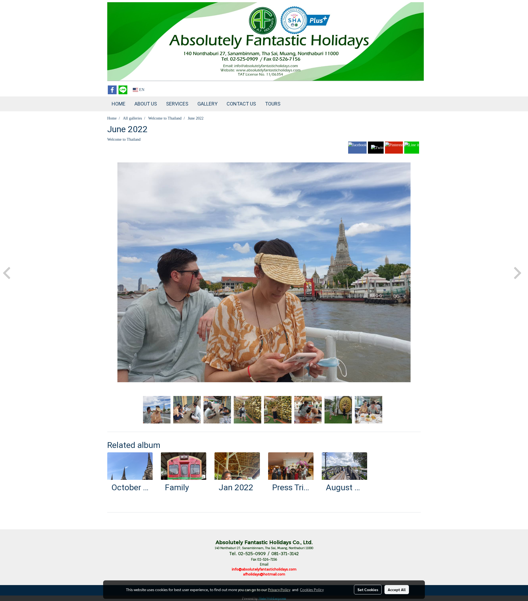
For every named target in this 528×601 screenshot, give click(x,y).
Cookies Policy (312, 589)
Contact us (241, 104)
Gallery (207, 104)
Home (118, 104)
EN (141, 90)
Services (177, 104)
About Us (145, 104)
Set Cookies (368, 589)
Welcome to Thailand (124, 139)
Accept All (397, 589)
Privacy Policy (279, 589)
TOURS (272, 104)
